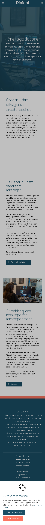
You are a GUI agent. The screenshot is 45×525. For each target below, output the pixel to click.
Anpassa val (13, 518)
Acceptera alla (15, 512)
